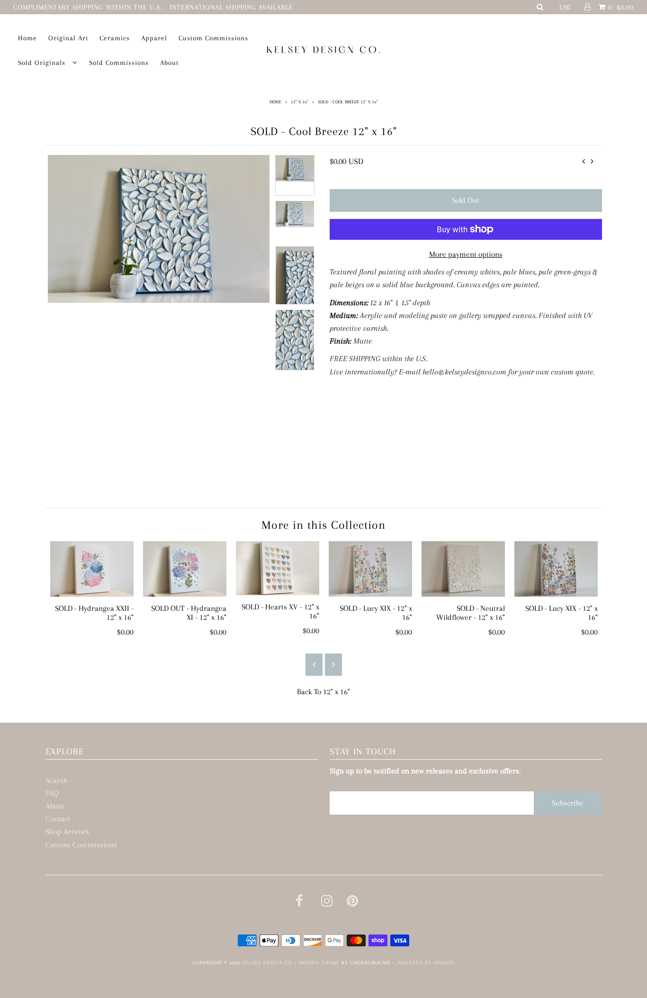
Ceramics (114, 38)
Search (56, 780)
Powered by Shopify (426, 963)
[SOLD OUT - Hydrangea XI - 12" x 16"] (184, 569)
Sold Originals (43, 62)
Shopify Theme (319, 963)
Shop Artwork (67, 831)
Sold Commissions (119, 62)
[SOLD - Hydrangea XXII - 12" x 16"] (92, 569)
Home (27, 38)
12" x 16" (299, 101)
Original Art (68, 38)
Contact (57, 818)
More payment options (466, 254)
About (169, 62)
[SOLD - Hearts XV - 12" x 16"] (277, 568)
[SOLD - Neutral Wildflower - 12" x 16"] (463, 569)
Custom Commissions (213, 38)
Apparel (154, 38)
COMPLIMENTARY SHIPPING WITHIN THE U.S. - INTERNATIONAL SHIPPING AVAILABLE (153, 7)
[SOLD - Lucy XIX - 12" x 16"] (370, 569)
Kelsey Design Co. (268, 963)
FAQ (52, 793)
